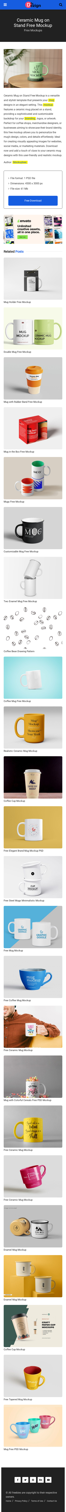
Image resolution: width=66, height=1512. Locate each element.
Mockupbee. (20, 162)
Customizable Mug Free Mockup (21, 551)
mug (51, 100)
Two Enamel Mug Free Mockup (20, 601)
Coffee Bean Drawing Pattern (19, 651)
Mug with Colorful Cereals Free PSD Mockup (27, 1100)
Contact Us (52, 1501)
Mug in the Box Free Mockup (19, 451)
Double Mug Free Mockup (17, 352)
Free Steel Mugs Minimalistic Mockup (24, 900)
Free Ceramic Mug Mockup (18, 1050)
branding (30, 118)
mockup (48, 104)
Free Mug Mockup (13, 950)
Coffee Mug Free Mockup (17, 701)
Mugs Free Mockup (14, 501)
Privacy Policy (21, 1501)
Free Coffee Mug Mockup (17, 1000)
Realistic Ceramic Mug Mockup (20, 751)
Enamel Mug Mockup (15, 1249)
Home (8, 1501)
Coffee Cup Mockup (14, 801)
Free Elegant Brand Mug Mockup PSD (23, 850)
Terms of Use (37, 1501)
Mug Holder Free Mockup (17, 302)
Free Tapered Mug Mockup (18, 1399)
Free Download (33, 200)
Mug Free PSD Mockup (16, 1449)
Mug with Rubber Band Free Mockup (23, 401)
